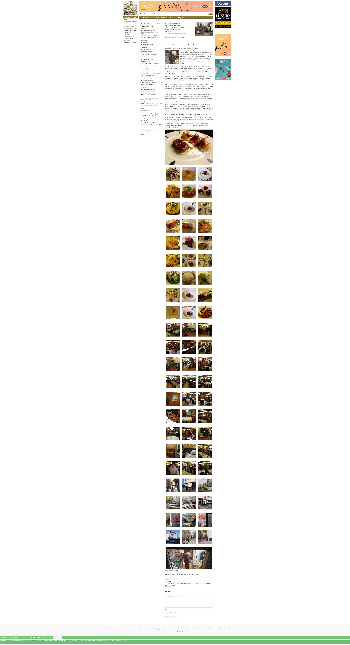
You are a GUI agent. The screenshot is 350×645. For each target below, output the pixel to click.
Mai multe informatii (47, 637)
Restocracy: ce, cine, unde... (131, 42)
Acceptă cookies (57, 637)
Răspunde (167, 587)
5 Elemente (144, 47)
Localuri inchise (129, 38)
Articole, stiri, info (128, 40)
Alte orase (127, 36)
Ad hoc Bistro (144, 87)
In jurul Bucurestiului (130, 30)
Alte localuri (128, 34)
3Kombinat (144, 41)
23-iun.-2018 (173, 579)
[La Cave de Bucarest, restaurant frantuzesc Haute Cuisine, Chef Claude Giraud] (204, 174)
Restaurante (128, 32)
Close (1, 643)
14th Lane (143, 28)
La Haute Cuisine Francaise (201, 58)
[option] (176, 6)
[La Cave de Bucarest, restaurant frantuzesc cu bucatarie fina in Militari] (173, 174)
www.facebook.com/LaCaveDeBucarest (175, 33)
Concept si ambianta (129, 26)
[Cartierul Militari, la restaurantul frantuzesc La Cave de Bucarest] (189, 485)
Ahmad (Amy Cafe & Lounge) (149, 119)
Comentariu (168, 594)
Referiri (183, 45)
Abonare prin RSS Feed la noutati (175, 37)
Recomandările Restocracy (130, 21)
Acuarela (143, 79)
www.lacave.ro (169, 31)
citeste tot (176, 127)
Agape (142, 108)
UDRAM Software (182, 632)
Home (125, 19)
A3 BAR (143, 58)
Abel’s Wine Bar (145, 68)
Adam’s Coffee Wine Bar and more (150, 98)
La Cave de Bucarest (172, 45)
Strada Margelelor (193, 45)
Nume (167, 610)
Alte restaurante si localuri (130, 28)
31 (154, 131)
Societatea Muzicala (234, 629)
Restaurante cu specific (129, 24)
